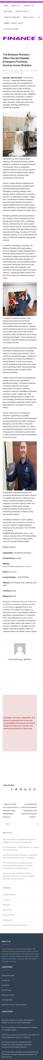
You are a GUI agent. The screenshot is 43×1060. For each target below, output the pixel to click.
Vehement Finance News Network (13, 73)
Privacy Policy (22, 11)
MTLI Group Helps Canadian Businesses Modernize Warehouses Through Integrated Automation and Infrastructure (18, 876)
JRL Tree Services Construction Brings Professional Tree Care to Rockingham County (29, 811)
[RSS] (39, 17)
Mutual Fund (7, 910)
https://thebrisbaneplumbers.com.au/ (17, 566)
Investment (7, 905)
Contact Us (29, 6)
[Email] (34, 789)
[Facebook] (11, 789)
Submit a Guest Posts (13, 23)
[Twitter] (16, 789)
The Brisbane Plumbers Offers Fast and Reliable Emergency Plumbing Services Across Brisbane (19, 604)
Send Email (12, 572)
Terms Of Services (12, 17)
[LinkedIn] (25, 789)
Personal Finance (9, 915)
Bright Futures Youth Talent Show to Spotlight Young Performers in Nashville (11, 811)
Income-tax (7, 900)
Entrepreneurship (9, 894)
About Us (16, 6)
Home (5, 6)
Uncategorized (8, 920)
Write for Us (29, 17)
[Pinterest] (20, 789)
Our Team (8, 11)
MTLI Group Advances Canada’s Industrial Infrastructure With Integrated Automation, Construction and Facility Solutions (18, 865)
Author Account (11, 29)
